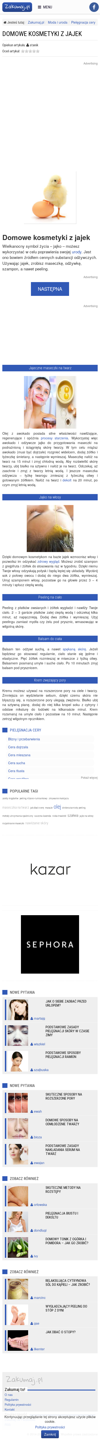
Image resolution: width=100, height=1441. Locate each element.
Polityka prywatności (18, 1404)
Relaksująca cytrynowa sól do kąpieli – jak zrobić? (68, 1283)
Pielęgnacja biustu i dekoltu (62, 1215)
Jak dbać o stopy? (61, 1332)
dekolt (67, 480)
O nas (9, 1395)
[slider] (30, 51)
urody (76, 252)
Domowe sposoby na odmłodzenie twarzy (62, 1122)
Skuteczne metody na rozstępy (63, 1190)
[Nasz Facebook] (94, 7)
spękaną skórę (74, 649)
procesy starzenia (54, 438)
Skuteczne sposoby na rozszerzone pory (64, 1096)
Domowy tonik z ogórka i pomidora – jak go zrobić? (67, 1241)
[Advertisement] (50, 121)
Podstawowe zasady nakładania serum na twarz (63, 1150)
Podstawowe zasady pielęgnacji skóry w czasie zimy (67, 1031)
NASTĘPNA (50, 288)
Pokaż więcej (89, 777)
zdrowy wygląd (48, 561)
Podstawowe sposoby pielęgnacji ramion (63, 1055)
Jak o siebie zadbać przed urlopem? (66, 1003)
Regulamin (12, 1400)
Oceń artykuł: (11, 51)
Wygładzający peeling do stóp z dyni (66, 1308)
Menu (46, 7)
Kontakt (10, 1409)
